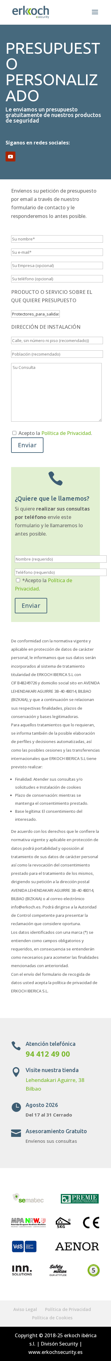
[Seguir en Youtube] (10, 156)
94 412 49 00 (48, 1054)
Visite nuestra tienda (52, 1070)
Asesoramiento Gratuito (56, 1131)
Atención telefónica (51, 1044)
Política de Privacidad (66, 433)
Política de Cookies (52, 1318)
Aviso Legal (25, 1309)
